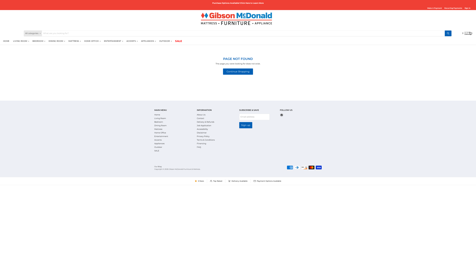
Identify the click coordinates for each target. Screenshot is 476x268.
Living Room (20, 41)
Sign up (245, 125)
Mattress (73, 41)
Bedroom (38, 41)
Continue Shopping (238, 71)
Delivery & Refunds (205, 122)
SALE (178, 41)
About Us (201, 115)
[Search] (448, 33)
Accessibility (202, 129)
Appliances (148, 41)
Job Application (204, 125)
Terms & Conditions (206, 140)
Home (6, 41)
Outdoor (165, 41)
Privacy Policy (203, 136)
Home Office (91, 41)
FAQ (199, 147)
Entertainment (113, 41)
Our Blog (158, 167)
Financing (201, 143)
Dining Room (56, 41)
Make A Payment (434, 8)
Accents (131, 41)
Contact (200, 118)
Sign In (467, 8)
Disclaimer (202, 133)
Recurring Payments (453, 8)
